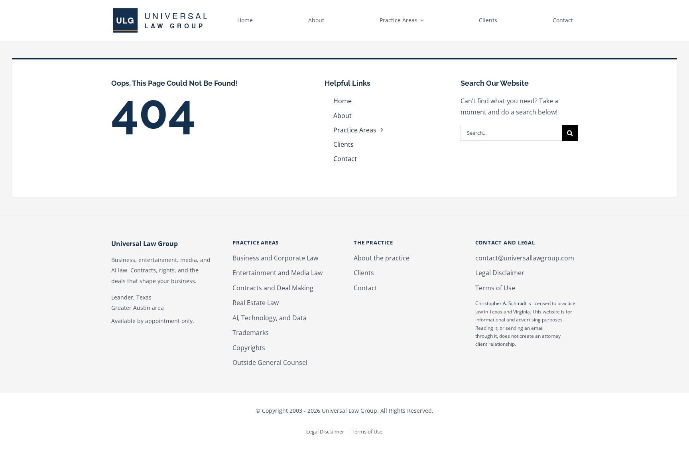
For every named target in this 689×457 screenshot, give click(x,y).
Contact (365, 288)
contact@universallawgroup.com (524, 258)
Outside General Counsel (269, 362)
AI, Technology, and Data (269, 317)
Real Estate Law (255, 302)
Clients (364, 272)
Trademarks (250, 332)
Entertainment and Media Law (277, 272)
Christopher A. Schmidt (500, 303)
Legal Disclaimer (499, 272)
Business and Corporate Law (275, 258)
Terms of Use (495, 288)
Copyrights (248, 347)
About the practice (381, 258)
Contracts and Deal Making (272, 288)
